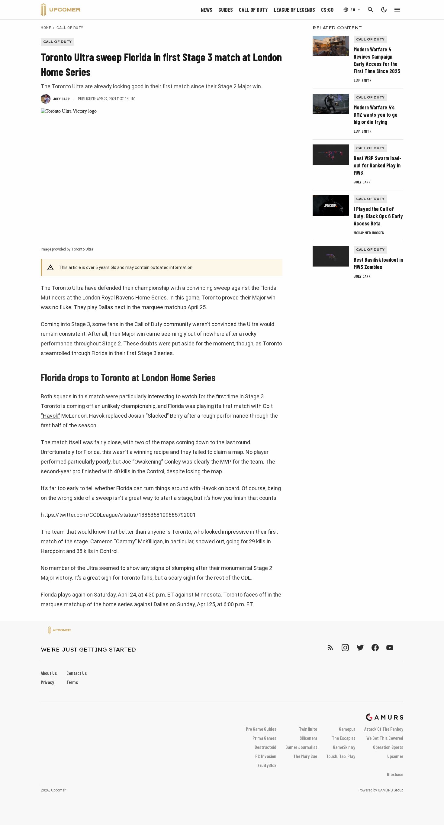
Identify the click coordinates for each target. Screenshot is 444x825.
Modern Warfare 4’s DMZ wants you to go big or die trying (375, 114)
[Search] (371, 10)
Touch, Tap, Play (340, 756)
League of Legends (294, 9)
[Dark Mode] (384, 10)
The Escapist (343, 738)
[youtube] (390, 647)
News (206, 9)
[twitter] (360, 647)
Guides (225, 9)
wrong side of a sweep (84, 498)
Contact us (76, 673)
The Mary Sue (305, 756)
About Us (49, 673)
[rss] (330, 647)
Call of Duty (253, 9)
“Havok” (50, 415)
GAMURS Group (390, 790)
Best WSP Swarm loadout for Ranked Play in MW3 (377, 165)
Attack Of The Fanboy (383, 729)
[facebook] (375, 647)
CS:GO (327, 9)
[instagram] (345, 647)
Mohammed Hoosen (369, 232)
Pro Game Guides (261, 729)
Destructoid (265, 747)
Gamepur (347, 729)
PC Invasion (265, 756)
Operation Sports (388, 747)
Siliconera (308, 738)
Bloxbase (395, 774)
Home (46, 27)
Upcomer (395, 756)
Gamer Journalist (301, 747)
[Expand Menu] (397, 10)
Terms (72, 682)
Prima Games (264, 738)
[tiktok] (400, 647)
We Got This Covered (384, 738)
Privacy (47, 682)
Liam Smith (363, 80)
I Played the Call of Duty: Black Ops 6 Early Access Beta (378, 216)
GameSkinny (344, 747)
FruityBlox (267, 765)
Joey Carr (362, 181)
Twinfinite (308, 729)
